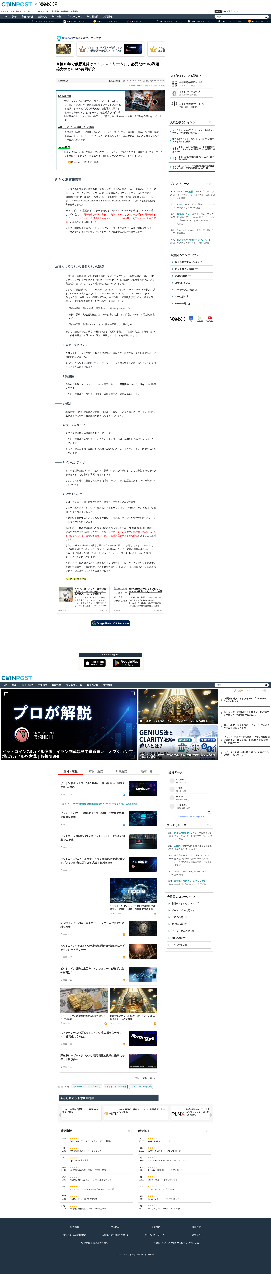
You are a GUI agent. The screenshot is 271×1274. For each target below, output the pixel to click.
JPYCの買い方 (182, 283)
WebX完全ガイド (230, 11)
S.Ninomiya (63, 81)
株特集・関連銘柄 (70, 11)
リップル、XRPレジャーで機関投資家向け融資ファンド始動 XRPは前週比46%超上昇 (132, 907)
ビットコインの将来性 (12, 11)
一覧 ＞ (265, 690)
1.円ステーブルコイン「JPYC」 (87, 1086)
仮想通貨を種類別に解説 (191, 82)
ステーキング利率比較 (50, 11)
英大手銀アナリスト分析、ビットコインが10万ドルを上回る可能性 (132, 1017)
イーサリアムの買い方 (186, 289)
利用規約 (196, 1227)
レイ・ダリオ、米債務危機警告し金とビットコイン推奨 (83, 1017)
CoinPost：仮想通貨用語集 (85, 162)
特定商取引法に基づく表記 (94, 1243)
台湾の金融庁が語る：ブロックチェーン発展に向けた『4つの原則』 (145, 591)
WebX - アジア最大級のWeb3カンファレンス (176, 1243)
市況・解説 (27, 16)
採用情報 (107, 16)
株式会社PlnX (183, 214)
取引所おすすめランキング (188, 262)
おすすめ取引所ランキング (192, 103)
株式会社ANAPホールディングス (192, 240)
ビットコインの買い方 (190, 91)
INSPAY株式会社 (185, 191)
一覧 (208, 122)
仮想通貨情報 (114, 81)
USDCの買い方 (183, 276)
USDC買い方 (31, 11)
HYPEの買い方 (182, 303)
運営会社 (196, 1235)
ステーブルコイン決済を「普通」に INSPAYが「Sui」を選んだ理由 (196, 194)
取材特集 (56, 16)
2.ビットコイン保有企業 (115, 1086)
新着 (14, 16)
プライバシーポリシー (156, 1235)
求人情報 (115, 1227)
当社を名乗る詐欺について (115, 1235)
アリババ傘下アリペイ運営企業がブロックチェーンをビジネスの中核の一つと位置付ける (90, 591)
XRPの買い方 (182, 296)
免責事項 (155, 1227)
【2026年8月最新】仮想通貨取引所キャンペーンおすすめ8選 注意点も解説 (103, 804)
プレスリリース (74, 16)
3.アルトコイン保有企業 (141, 1086)
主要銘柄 (42, 16)
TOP (4, 16)
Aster (179, 204)
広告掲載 (74, 1227)
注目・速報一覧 (143, 1078)
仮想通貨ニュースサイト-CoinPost (141, 1255)
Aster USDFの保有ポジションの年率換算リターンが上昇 (142, 1110)
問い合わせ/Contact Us (74, 1235)
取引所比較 (92, 16)
